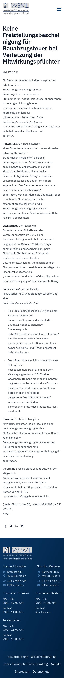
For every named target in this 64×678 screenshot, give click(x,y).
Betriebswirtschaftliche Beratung (26, 664)
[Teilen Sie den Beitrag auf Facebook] (5, 526)
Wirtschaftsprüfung (43, 657)
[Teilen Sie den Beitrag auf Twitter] (10, 526)
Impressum (22, 671)
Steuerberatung (18, 657)
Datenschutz (41, 671)
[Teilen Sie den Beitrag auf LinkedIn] (22, 526)
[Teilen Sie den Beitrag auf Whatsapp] (16, 526)
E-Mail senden (15, 585)
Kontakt (55, 664)
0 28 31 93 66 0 (51, 581)
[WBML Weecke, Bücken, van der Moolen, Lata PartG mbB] (16, 9)
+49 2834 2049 (17, 581)
